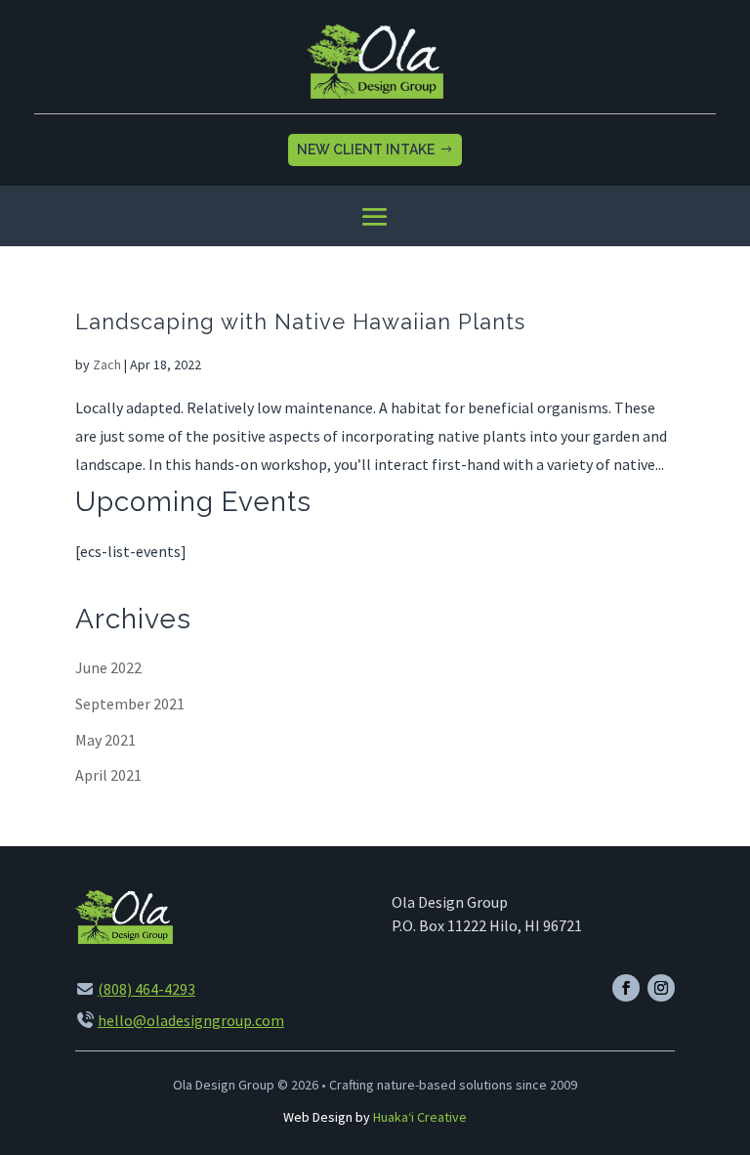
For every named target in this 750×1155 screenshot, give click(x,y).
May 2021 (105, 739)
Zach (107, 364)
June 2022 (108, 667)
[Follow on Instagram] (661, 988)
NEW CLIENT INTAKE (366, 149)
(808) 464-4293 (146, 989)
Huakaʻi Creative (420, 1117)
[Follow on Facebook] (626, 988)
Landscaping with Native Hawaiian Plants (300, 321)
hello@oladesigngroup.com (191, 1020)
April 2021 (108, 775)
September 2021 (130, 703)
